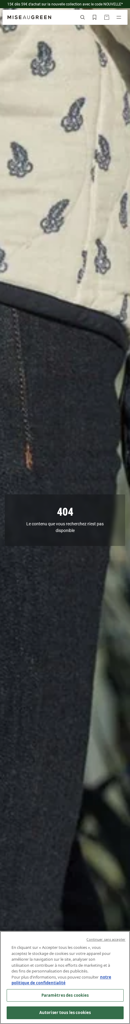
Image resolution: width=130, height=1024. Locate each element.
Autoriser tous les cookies (65, 1012)
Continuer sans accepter (105, 939)
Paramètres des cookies (65, 995)
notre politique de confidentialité (61, 980)
